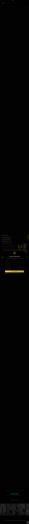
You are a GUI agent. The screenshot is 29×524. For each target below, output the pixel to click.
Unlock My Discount (14, 271)
